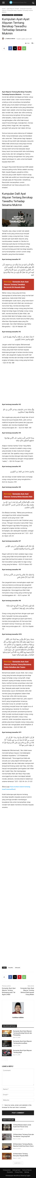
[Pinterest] (20, 48)
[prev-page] (3, 1059)
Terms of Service (27, 1170)
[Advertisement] (18, 72)
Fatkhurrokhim (10, 38)
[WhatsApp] (24, 48)
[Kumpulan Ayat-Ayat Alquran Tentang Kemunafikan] (7, 1043)
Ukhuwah (17, 967)
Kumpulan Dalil (18, 15)
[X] (15, 48)
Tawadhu (10, 967)
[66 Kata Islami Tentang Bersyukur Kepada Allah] (7, 1156)
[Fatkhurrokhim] (3, 39)
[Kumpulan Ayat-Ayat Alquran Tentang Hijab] (7, 1053)
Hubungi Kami (16, 1170)
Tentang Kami (6, 1170)
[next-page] (6, 1059)
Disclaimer (10, 1172)
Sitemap (26, 1172)
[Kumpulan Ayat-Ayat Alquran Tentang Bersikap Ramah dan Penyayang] (7, 1033)
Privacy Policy (18, 1172)
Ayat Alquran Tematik (13, 8)
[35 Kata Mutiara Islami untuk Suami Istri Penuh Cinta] (7, 1127)
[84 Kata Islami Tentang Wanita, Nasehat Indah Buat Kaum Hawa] (7, 1146)
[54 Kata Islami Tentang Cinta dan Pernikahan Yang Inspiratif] (7, 1137)
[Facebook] (10, 48)
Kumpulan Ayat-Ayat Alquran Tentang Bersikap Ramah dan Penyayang (22, 1033)
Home (4, 8)
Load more (17, 1163)
